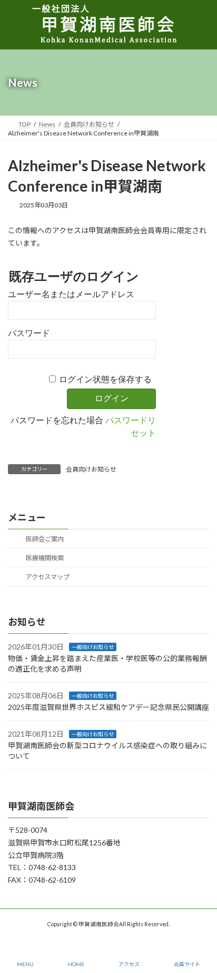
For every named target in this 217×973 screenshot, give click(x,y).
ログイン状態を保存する (105, 379)
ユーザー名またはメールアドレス (71, 294)
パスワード (29, 333)
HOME (76, 964)
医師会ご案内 (44, 539)
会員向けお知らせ (91, 469)
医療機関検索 (44, 558)
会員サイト (187, 964)
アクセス (129, 964)
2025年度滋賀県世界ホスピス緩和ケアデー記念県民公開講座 (108, 707)
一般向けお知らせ (93, 647)
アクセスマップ (47, 577)
